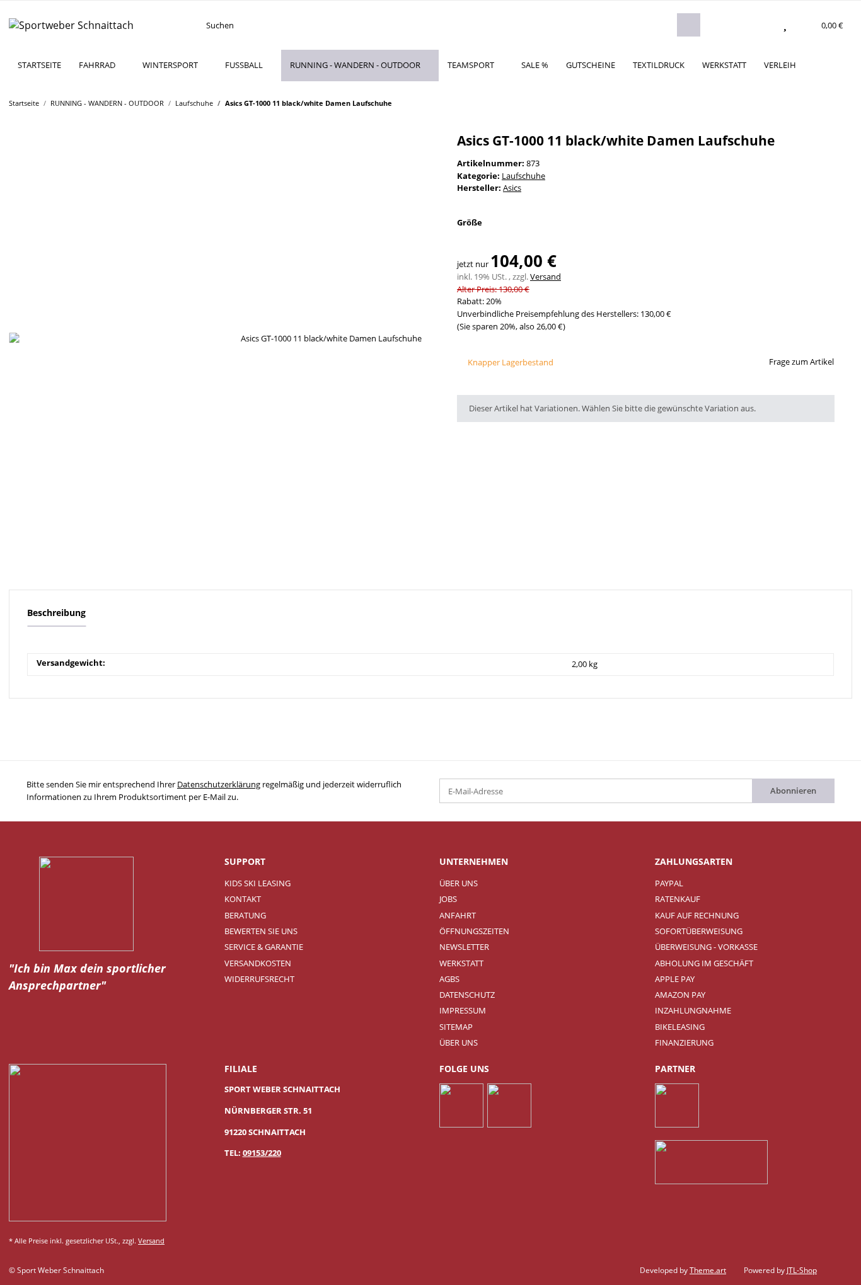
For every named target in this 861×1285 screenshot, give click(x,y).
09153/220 (262, 1152)
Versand (545, 276)
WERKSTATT (724, 65)
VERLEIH (780, 65)
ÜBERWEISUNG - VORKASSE (706, 946)
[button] (760, 25)
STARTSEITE (39, 65)
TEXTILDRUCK (659, 65)
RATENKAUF (677, 899)
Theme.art (708, 1270)
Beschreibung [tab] (56, 613)
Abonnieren (793, 790)
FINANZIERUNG (684, 1042)
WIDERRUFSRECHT (259, 979)
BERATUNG (245, 915)
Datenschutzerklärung (218, 784)
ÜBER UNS (458, 883)
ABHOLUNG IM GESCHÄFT (704, 963)
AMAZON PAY (680, 994)
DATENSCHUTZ (467, 994)
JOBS (448, 899)
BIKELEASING (680, 1026)
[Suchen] (688, 25)
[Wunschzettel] (785, 25)
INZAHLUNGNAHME (693, 1010)
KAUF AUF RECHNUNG (697, 915)
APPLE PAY (675, 979)
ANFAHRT (457, 915)
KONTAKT (242, 899)
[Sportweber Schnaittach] (71, 25)
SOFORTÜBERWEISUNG (699, 931)
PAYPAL (669, 883)
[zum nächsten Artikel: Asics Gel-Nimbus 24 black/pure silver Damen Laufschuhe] (840, 102)
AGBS (449, 979)
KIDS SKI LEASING (257, 883)
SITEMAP (456, 1026)
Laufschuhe (523, 175)
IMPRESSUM (462, 1010)
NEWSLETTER (464, 946)
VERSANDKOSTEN (257, 963)
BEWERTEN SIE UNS (261, 931)
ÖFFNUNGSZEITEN (474, 931)
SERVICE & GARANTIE (263, 946)
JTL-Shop (802, 1270)
